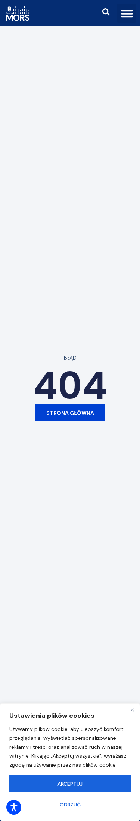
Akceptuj (70, 783)
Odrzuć (70, 804)
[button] (126, 13)
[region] (70, 762)
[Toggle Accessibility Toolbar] (14, 807)
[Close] (132, 709)
